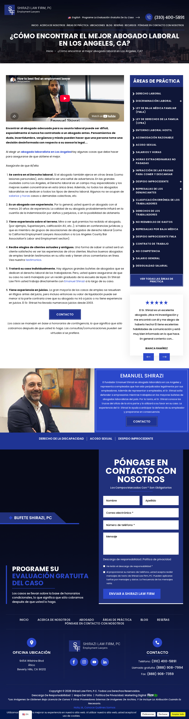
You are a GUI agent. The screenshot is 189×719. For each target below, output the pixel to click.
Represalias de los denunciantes (149, 190)
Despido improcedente (152, 181)
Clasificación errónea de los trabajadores (158, 201)
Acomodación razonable (155, 137)
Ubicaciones (97, 25)
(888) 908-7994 (169, 667)
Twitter (115, 662)
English (75, 17)
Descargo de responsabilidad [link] (51, 695)
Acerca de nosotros (52, 25)
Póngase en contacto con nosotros (161, 25)
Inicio (34, 25)
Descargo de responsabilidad (122, 559)
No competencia (148, 251)
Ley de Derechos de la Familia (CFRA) (157, 121)
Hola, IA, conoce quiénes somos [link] (94, 707)
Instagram (84, 662)
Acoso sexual (146, 145)
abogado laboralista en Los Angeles (46, 152)
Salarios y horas (148, 152)
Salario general (148, 258)
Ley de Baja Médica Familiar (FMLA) (156, 110)
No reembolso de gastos (154, 222)
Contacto (65, 314)
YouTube (94, 662)
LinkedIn (105, 662)
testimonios (33, 260)
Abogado (86, 619)
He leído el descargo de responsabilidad (130, 566)
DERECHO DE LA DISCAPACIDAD (61, 439)
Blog (109, 25)
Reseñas (118, 25)
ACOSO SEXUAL (101, 439)
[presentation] (148, 357)
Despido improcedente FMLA (156, 236)
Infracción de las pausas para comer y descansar (154, 172)
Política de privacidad (157, 559)
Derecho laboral (148, 93)
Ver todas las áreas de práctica (156, 280)
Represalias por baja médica (157, 229)
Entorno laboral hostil (154, 130)
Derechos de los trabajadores (148, 212)
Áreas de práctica (77, 25)
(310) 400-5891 (170, 17)
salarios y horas (19, 196)
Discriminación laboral (154, 101)
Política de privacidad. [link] (110, 695)
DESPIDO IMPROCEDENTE (135, 439)
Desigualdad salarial (152, 265)
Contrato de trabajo (152, 244)
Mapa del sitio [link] (83, 695)
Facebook (74, 662)
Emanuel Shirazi (74, 281)
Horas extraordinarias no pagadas (156, 161)
